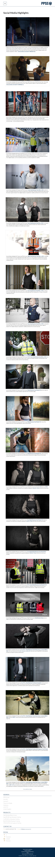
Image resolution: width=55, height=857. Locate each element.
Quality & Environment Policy (27, 851)
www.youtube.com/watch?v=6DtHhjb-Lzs (15, 84)
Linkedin (8, 839)
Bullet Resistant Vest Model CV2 (34, 421)
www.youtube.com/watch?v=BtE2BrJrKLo (26, 51)
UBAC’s (14, 717)
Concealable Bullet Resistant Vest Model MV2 (36, 551)
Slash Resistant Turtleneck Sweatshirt (34, 682)
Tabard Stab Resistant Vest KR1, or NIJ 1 (36, 256)
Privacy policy (28, 850)
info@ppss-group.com (24, 829)
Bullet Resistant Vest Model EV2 (34, 390)
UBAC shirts (11, 784)
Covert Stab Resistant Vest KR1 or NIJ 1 (36, 190)
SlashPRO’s (23, 649)
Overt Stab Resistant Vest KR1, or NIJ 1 (36, 290)
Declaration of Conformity (27, 854)
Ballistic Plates (36, 488)
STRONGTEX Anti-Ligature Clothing (12, 823)
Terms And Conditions (27, 849)
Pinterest (8, 841)
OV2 (41, 486)
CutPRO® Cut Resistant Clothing (11, 819)
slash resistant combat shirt (25, 651)
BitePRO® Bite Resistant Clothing (11, 821)
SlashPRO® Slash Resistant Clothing (12, 817)
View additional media (27, 789)
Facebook (8, 837)
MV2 (47, 486)
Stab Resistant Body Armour (10, 815)
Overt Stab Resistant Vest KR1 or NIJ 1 (36, 223)
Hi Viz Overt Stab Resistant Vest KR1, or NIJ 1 (37, 357)
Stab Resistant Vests (39, 617)
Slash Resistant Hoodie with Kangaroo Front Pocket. (37, 749)
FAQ (28, 852)
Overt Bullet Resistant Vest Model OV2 (35, 519)
